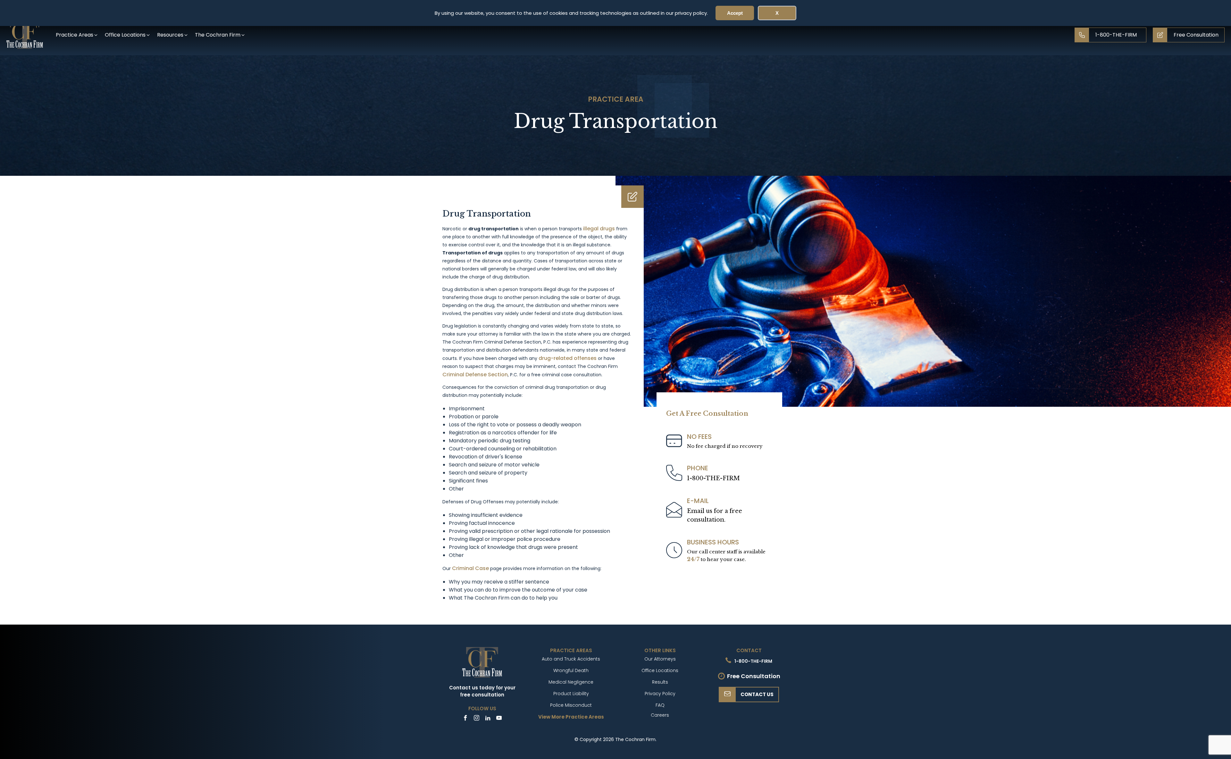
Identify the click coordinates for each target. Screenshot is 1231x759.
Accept (735, 13)
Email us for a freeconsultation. (714, 515)
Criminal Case (470, 568)
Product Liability (571, 693)
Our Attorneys (660, 659)
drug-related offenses (568, 358)
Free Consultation (753, 676)
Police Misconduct (571, 705)
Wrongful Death (571, 670)
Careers (660, 715)
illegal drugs (599, 228)
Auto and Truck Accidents (571, 659)
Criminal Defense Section (475, 374)
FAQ (660, 705)
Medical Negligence (571, 682)
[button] (77, 34)
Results (660, 682)
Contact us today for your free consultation (482, 691)
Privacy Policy (660, 693)
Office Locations (659, 670)
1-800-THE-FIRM (713, 478)
